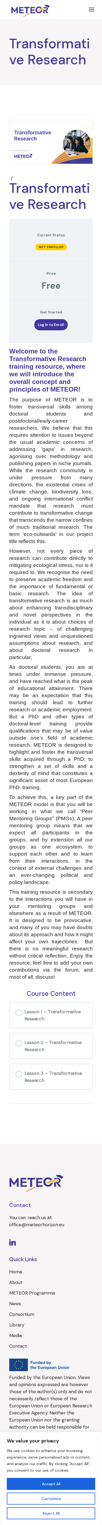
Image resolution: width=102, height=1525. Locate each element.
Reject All (51, 1513)
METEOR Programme (32, 1293)
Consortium (21, 1314)
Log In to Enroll (51, 324)
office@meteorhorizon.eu (36, 1225)
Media (15, 1335)
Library (16, 1325)
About (15, 1282)
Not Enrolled (51, 247)
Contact (18, 1346)
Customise (51, 1498)
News (15, 1304)
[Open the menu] (91, 9)
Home (15, 1272)
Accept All (51, 1483)
